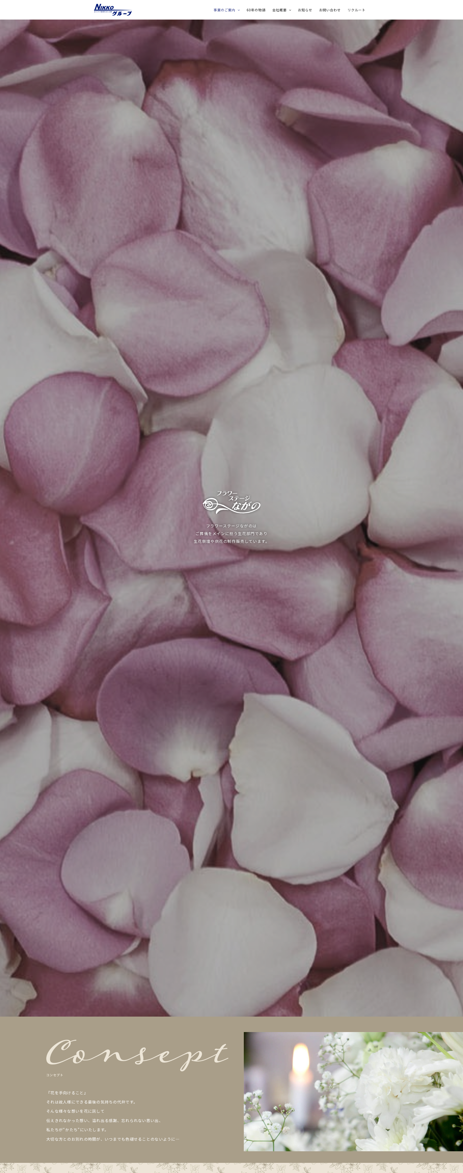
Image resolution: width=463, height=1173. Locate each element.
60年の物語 (256, 9)
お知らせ (305, 9)
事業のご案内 (224, 9)
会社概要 (279, 9)
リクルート (356, 9)
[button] (237, 10)
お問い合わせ (330, 9)
